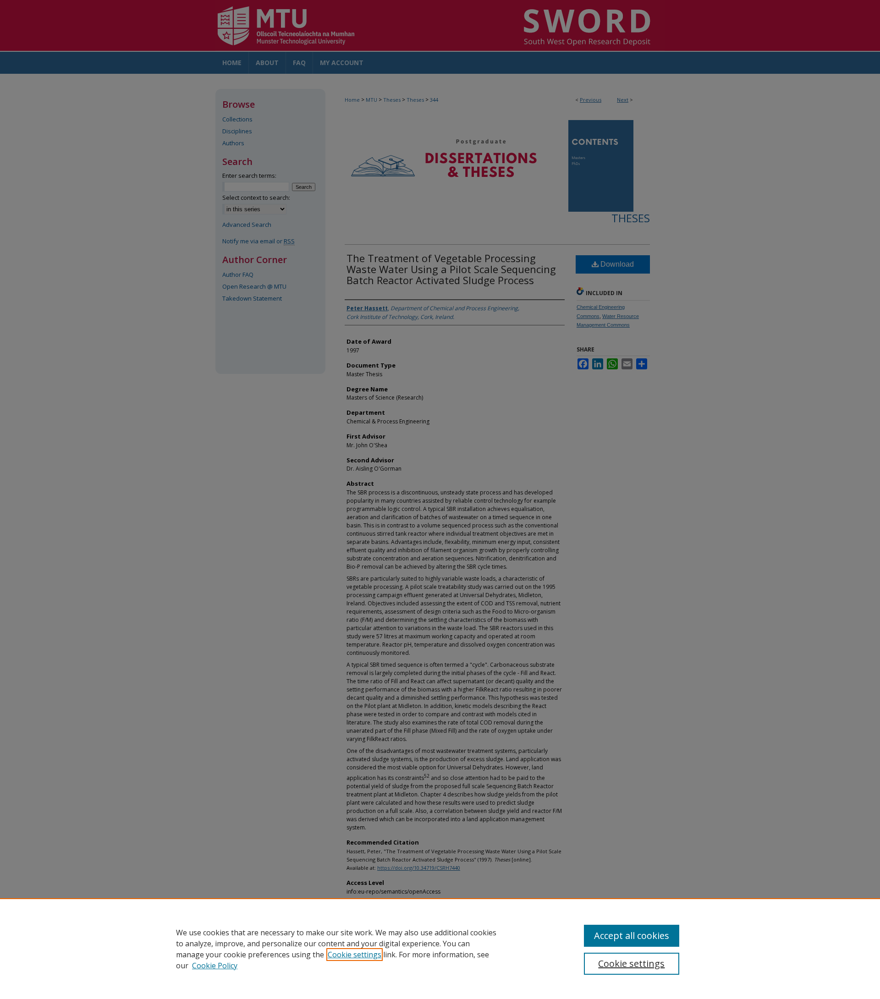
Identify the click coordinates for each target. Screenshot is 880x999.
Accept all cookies (631, 935)
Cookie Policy (214, 966)
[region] (440, 948)
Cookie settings (354, 955)
